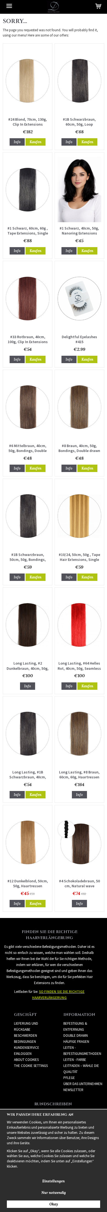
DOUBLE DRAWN (75, 1035)
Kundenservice (26, 1047)
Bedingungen (25, 1041)
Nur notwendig (53, 1192)
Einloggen (23, 1053)
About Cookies (26, 1059)
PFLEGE (69, 1077)
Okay (53, 1204)
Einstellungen (53, 1181)
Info (17, 142)
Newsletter (73, 1089)
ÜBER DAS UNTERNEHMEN (82, 1083)
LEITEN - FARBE (74, 1059)
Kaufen (35, 142)
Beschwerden (25, 1035)
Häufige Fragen (76, 1041)
